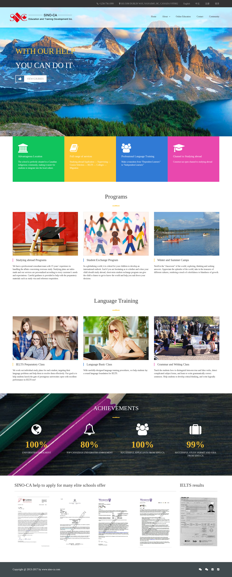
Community (214, 16)
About (165, 16)
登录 (217, 3)
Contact (200, 16)
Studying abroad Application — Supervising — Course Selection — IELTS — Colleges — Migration (90, 162)
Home (153, 16)
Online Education (183, 16)
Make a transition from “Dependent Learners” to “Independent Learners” (141, 160)
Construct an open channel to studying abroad (192, 159)
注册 (207, 3)
